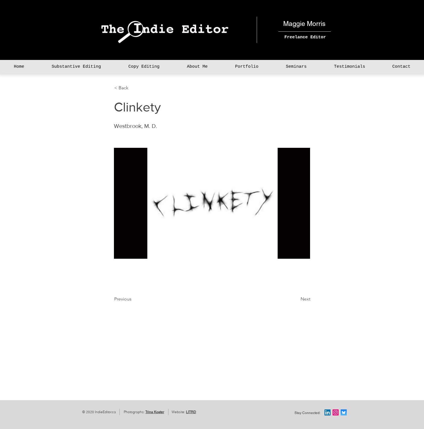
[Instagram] (336, 412)
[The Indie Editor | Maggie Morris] (327, 412)
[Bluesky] (344, 412)
